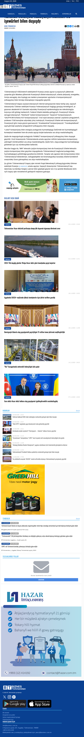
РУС (77, 1)
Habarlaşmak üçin (8, 719)
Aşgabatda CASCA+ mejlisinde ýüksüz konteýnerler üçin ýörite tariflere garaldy (29, 297)
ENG (67, 1)
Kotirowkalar (66, 14)
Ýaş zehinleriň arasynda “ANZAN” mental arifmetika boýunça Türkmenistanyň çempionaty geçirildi (39, 459)
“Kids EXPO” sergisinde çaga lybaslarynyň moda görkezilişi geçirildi (30, 424)
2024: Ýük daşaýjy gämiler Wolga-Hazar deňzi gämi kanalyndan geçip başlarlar (29, 263)
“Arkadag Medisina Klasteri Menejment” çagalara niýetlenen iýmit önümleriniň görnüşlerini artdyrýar (39, 445)
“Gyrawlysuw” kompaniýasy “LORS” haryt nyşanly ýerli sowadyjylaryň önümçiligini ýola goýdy (38, 438)
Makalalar (21, 14)
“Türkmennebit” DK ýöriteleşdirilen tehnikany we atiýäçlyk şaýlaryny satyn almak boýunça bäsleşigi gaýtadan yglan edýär (37, 536)
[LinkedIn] (68, 26)
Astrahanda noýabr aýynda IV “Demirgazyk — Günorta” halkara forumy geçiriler (34, 431)
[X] (66, 26)
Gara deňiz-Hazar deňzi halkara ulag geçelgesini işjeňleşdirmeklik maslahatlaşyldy (31, 401)
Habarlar (6, 410)
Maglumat (54, 14)
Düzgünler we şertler (9, 715)
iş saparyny (23, 166)
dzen (13, 697)
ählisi (78, 410)
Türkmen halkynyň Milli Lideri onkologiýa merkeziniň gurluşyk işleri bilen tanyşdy (34, 417)
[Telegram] (73, 26)
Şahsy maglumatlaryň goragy (11, 717)
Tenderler (6, 518)
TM (73, 1)
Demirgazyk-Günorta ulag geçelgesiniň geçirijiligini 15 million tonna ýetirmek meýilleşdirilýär (34, 332)
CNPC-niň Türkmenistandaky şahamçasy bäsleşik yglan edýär (19, 546)
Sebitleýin (7, 225)
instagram (9, 697)
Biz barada (6, 712)
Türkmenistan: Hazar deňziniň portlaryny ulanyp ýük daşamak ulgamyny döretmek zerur (32, 228)
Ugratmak (41, 580)
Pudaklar (33, 14)
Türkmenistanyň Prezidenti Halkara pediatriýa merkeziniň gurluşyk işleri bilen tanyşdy (35, 452)
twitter (5, 697)
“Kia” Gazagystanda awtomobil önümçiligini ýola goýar (21, 366)
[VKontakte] (70, 26)
